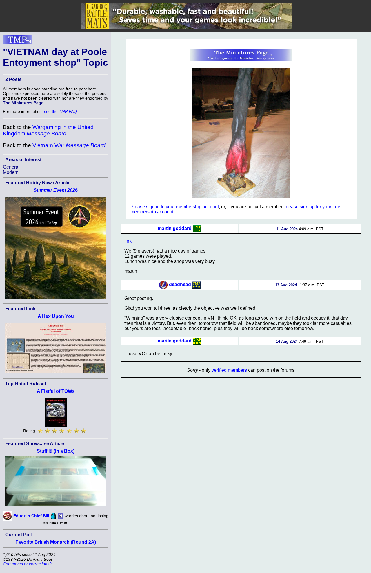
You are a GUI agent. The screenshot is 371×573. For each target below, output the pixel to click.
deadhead (180, 284)
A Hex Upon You (56, 316)
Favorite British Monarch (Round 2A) (55, 542)
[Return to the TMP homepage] (17, 41)
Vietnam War (69, 145)
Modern (11, 172)
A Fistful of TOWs (56, 391)
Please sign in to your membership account (174, 206)
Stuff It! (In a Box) (55, 451)
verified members (229, 370)
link (128, 241)
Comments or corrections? (27, 563)
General (11, 167)
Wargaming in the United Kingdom (48, 130)
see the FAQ (60, 111)
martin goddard (175, 228)
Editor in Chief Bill (31, 515)
